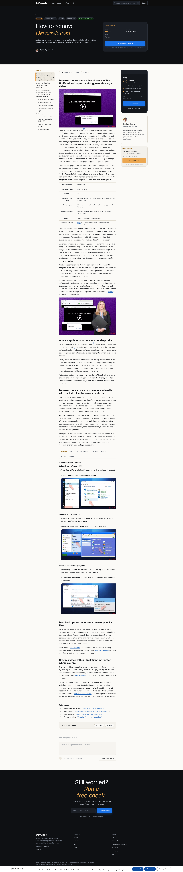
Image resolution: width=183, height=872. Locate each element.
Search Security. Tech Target (92, 708)
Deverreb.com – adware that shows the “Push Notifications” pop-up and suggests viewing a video (45, 77)
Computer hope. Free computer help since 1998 (91, 711)
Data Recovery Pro (102, 650)
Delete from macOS (44, 102)
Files (74, 3)
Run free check (104, 811)
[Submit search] (114, 3)
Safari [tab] (71, 456)
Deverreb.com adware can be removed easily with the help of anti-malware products (44, 93)
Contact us (115, 854)
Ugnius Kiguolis (45, 50)
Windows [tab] (64, 451)
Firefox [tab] (103, 451)
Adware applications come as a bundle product (43, 85)
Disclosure (115, 851)
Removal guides (46, 15)
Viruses (76, 837)
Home (37, 15)
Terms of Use (116, 841)
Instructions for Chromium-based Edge (44, 115)
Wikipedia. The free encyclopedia (88, 717)
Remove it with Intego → (125, 43)
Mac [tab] (71, 451)
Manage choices (164, 869)
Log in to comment (107, 758)
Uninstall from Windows (46, 99)
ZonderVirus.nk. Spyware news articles (89, 714)
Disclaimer (115, 847)
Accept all (138, 869)
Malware (59, 3)
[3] (93, 343)
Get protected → (134, 103)
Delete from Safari (44, 129)
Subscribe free (134, 160)
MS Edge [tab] (95, 451)
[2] (111, 239)
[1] (84, 129)
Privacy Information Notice (119, 844)
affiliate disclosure (67, 864)
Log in (144, 3)
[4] (74, 349)
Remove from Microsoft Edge (45, 110)
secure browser (80, 675)
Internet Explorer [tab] (82, 451)
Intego (79, 223)
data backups (75, 647)
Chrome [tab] (63, 456)
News (53, 3)
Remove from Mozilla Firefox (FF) (45, 120)
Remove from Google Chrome (45, 125)
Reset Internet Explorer (45, 106)
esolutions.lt (47, 846)
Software (67, 3)
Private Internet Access (83, 694)
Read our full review (134, 108)
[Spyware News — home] (41, 3)
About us (114, 837)
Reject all (150, 869)
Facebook (38, 849)
